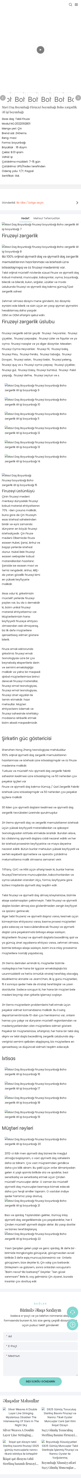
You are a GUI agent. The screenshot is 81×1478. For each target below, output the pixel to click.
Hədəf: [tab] (25, 218)
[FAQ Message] (72, 1324)
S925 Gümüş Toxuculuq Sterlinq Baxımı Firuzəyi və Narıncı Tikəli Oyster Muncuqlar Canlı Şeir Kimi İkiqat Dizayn (60, 1432)
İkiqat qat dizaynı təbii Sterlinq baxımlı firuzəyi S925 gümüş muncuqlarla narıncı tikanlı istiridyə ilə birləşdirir (21, 1461)
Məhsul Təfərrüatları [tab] (47, 218)
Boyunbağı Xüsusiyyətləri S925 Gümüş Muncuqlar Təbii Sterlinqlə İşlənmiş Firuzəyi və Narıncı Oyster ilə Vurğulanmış (59, 1465)
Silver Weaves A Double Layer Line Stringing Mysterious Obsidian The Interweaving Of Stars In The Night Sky (20, 1432)
